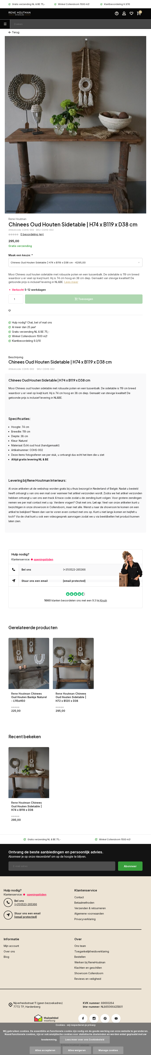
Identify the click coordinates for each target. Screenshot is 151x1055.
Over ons (9, 951)
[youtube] (116, 1018)
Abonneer (130, 866)
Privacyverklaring (85, 919)
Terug (15, 32)
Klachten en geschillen (88, 967)
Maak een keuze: (20, 255)
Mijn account (11, 945)
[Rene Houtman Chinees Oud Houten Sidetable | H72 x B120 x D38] (73, 663)
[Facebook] (82, 1018)
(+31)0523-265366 (74, 569)
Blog (6, 956)
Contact (79, 897)
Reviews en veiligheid (87, 978)
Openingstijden (43, 559)
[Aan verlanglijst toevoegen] (9, 310)
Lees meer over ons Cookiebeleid (84, 1039)
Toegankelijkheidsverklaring (91, 951)
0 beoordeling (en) (32, 234)
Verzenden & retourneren (90, 908)
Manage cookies (108, 1050)
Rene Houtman (17, 219)
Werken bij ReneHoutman (89, 962)
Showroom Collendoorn (88, 973)
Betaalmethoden (84, 902)
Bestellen (80, 956)
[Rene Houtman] (19, 13)
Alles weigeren (77, 1050)
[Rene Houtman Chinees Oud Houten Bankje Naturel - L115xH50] (28, 663)
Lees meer (71, 282)
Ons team (80, 945)
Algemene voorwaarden (89, 913)
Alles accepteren (45, 1050)
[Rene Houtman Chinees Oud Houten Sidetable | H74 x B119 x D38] (28, 772)
